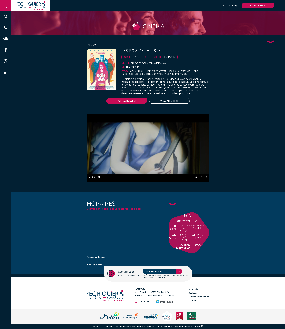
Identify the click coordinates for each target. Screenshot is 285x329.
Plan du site (137, 326)
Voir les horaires (127, 101)
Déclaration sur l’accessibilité (159, 326)
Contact (192, 300)
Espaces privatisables (198, 296)
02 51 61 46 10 (145, 301)
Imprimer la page (94, 264)
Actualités (193, 289)
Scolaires (192, 293)
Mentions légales (121, 326)
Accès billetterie (169, 101)
